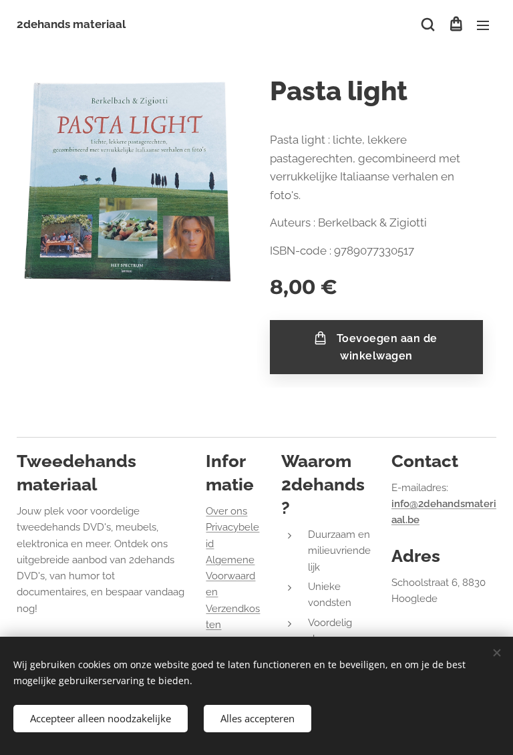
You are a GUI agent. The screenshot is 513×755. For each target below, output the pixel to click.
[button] (427, 24)
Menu (483, 24)
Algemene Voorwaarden (230, 576)
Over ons (226, 511)
